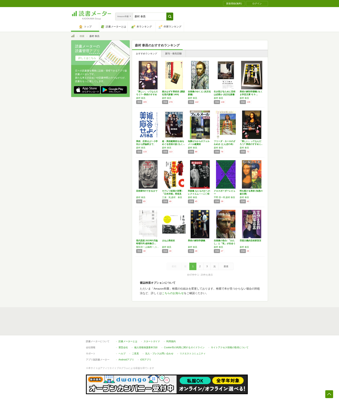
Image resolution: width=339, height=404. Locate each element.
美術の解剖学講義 (196, 240)
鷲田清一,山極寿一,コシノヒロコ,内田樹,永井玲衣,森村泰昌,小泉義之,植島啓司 (148, 247)
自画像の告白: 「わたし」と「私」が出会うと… (224, 243)
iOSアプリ (145, 359)
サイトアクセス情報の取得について (230, 347)
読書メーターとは (127, 341)
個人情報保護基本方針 (146, 347)
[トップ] (73, 36)
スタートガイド (152, 341)
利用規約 (171, 341)
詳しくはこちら (87, 58)
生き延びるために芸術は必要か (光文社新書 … (224, 94)
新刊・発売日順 (173, 53)
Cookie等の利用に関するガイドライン (184, 347)
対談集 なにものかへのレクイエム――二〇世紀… (199, 194)
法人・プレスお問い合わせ (159, 353)
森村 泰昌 (140, 98)
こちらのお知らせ (173, 293)
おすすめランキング (146, 53)
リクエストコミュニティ (193, 353)
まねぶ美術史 (168, 240)
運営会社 (123, 347)
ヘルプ (122, 353)
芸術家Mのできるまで (146, 191)
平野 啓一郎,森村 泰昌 (224, 197)
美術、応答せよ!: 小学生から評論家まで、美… (147, 144)
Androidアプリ (126, 359)
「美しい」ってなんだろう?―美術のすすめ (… (147, 94)
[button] (169, 16)
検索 (82, 36)
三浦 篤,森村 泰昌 (172, 197)
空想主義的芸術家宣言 (250, 240)
